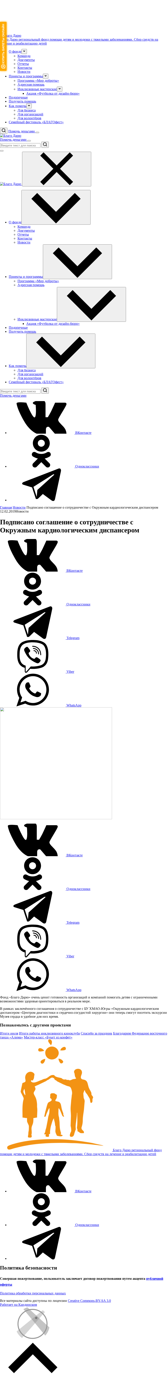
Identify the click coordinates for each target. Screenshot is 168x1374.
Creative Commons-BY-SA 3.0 (89, 1301)
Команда (24, 56)
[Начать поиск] (45, 145)
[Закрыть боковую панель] (56, 169)
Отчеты (23, 64)
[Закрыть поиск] (2, 150)
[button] (24, 51)
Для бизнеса (27, 110)
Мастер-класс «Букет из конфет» (48, 1037)
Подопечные (18, 97)
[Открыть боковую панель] (37, 132)
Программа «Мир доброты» (38, 80)
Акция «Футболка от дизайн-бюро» (53, 93)
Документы (26, 60)
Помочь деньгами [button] (22, 131)
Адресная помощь (31, 84)
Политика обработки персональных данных (33, 1293)
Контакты (25, 68)
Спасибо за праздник (96, 1033)
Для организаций (30, 114)
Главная (6, 507)
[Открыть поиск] (3, 131)
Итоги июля (9, 1033)
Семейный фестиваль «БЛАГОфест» (36, 122)
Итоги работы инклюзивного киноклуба (49, 1033)
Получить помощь (22, 101)
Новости (24, 71)
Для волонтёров (29, 118)
